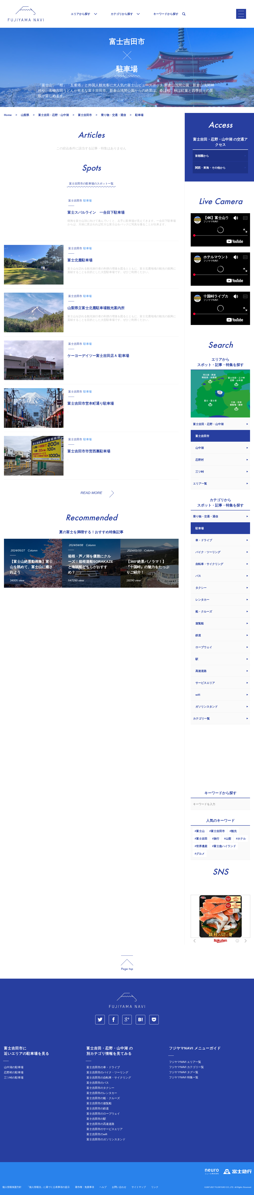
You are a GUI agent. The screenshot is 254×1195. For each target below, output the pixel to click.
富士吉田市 (218, 831)
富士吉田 (201, 838)
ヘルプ (103, 1187)
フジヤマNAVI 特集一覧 (183, 1077)
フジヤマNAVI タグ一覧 (183, 1072)
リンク (154, 1187)
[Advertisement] (91, 627)
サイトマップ (139, 1187)
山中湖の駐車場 (13, 1067)
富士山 (200, 831)
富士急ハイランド (225, 846)
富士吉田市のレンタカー (102, 1093)
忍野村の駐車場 (13, 1072)
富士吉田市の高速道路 (100, 1123)
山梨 (228, 838)
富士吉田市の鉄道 (98, 1108)
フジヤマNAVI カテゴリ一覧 (186, 1067)
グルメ (200, 853)
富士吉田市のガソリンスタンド (106, 1139)
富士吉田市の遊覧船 (99, 1103)
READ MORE (91, 493)
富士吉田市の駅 (96, 1118)
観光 (234, 831)
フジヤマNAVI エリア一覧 (185, 1061)
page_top (127, 963)
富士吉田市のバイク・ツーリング (107, 1072)
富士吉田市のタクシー (100, 1087)
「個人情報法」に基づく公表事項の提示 (48, 1187)
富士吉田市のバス (98, 1082)
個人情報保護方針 (11, 1187)
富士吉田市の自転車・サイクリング (109, 1077)
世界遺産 (201, 846)
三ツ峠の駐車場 (13, 1077)
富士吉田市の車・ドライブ (103, 1067)
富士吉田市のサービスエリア (105, 1129)
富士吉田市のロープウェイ (103, 1113)
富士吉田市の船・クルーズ (103, 1098)
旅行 (216, 838)
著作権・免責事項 (84, 1187)
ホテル (242, 838)
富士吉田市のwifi (97, 1134)
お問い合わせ (119, 1187)
